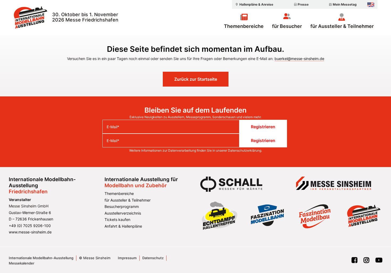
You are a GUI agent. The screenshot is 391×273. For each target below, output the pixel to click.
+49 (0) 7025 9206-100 (30, 225)
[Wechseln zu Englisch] (370, 4)
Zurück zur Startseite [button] (195, 79)
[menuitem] (253, 4)
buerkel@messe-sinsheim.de (299, 58)
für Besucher (287, 26)
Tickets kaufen (117, 219)
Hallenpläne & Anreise (256, 4)
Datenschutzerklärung (244, 150)
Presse (303, 4)
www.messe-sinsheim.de (30, 232)
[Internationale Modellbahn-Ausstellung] (30, 17)
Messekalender (21, 263)
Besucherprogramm (122, 206)
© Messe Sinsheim (94, 258)
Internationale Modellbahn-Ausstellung (41, 258)
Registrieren (263, 126)
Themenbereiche (244, 26)
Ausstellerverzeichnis (123, 213)
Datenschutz (153, 258)
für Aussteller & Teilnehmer (342, 26)
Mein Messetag (345, 4)
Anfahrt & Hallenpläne (123, 226)
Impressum (127, 258)
